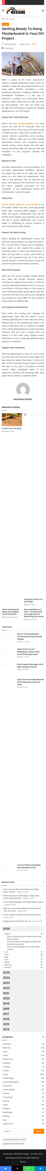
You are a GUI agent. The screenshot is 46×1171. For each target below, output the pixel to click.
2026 (6, 929)
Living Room (8, 1097)
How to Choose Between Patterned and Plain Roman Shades (29, 636)
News (5, 1105)
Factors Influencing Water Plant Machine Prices (29, 866)
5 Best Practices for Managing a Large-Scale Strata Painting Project (28, 652)
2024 (6, 978)
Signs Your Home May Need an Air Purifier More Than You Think (30, 682)
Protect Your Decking (11, 428)
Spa (4, 1120)
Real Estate (7, 1112)
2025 (6, 973)
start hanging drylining (23, 123)
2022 (6, 988)
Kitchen (6, 1093)
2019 (6, 1003)
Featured (6, 1063)
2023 (6, 983)
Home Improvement (11, 1082)
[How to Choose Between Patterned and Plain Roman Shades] (8, 639)
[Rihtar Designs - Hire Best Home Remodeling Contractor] (15, 10)
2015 (6, 1024)
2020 (6, 998)
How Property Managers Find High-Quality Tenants (30, 665)
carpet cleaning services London (14, 1139)
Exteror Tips (8, 1059)
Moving (6, 1101)
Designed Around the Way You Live (17, 921)
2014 (6, 1029)
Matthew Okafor (10, 44)
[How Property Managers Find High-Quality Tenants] (8, 670)
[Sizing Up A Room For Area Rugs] (34, 505)
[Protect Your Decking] (12, 419)
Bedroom (6, 1048)
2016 (6, 1019)
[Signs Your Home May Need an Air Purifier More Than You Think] (8, 770)
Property (6, 1109)
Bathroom (7, 1044)
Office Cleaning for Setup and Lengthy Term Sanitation (10, 611)
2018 (6, 1009)
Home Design (8, 1078)
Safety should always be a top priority (20, 204)
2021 (6, 993)
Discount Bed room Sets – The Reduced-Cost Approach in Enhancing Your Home (33, 613)
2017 (6, 1014)
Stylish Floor (8, 1124)
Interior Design (9, 1090)
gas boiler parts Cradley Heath (13, 1144)
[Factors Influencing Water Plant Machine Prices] (8, 870)
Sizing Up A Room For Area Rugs (33, 600)
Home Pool (7, 1086)
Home (5, 19)
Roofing (6, 1116)
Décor (5, 1055)
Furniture (6, 1067)
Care (5, 1052)
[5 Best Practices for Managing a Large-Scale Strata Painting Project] (8, 654)
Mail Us (23, 1162)
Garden (6, 1071)
